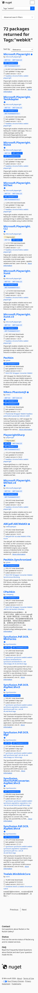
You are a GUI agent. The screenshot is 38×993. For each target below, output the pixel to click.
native (5, 889)
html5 (15, 886)
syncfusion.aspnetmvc (11, 707)
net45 (28, 416)
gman (8, 360)
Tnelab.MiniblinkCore (16, 874)
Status (5, 936)
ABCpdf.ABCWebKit (15, 524)
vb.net (16, 664)
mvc (16, 709)
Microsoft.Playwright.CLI (17, 227)
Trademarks (16, 984)
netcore (22, 416)
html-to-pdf (18, 805)
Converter (23, 373)
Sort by (6, 49)
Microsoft (10, 57)
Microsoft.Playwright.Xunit (17, 272)
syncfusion (9, 657)
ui (18, 886)
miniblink (8, 886)
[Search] (32, 8)
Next (24, 909)
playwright (17, 57)
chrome (15, 76)
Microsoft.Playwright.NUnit (17, 143)
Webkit (29, 373)
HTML (28, 536)
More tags (23, 664)
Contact (6, 926)
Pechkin (8, 358)
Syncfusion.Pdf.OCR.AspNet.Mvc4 (16, 827)
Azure (5, 538)
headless (8, 76)
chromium (28, 886)
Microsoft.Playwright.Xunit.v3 (17, 315)
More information (25, 429)
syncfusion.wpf (12, 755)
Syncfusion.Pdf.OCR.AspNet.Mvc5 (16, 686)
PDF (11, 373)
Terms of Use (28, 978)
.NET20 (6, 609)
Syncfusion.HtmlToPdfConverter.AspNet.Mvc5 (16, 780)
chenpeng (9, 594)
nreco (8, 395)
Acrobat (17, 536)
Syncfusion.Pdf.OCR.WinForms (16, 638)
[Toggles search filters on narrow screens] (32, 17)
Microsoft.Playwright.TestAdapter (17, 98)
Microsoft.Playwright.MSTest (17, 184)
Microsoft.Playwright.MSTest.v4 (17, 481)
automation (7, 416)
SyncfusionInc (11, 644)
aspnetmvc (24, 707)
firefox (20, 76)
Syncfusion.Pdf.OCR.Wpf (16, 733)
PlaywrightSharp (14, 435)
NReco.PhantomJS (14, 392)
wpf (4, 755)
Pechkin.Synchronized (17, 559)
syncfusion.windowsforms (13, 662)
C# (10, 609)
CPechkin (9, 592)
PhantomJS (9, 414)
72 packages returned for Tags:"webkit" (18, 34)
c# (13, 664)
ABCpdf (8, 536)
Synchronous (8, 577)
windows (6, 659)
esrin (8, 876)
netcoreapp (7, 664)
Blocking (16, 577)
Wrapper (16, 373)
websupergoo (11, 526)
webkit (25, 76)
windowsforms (15, 659)
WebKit (23, 414)
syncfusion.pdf (8, 709)
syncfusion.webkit (20, 657)
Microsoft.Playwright (16, 54)
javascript (15, 416)
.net (24, 662)
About (19, 978)
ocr (13, 757)
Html (7, 373)
